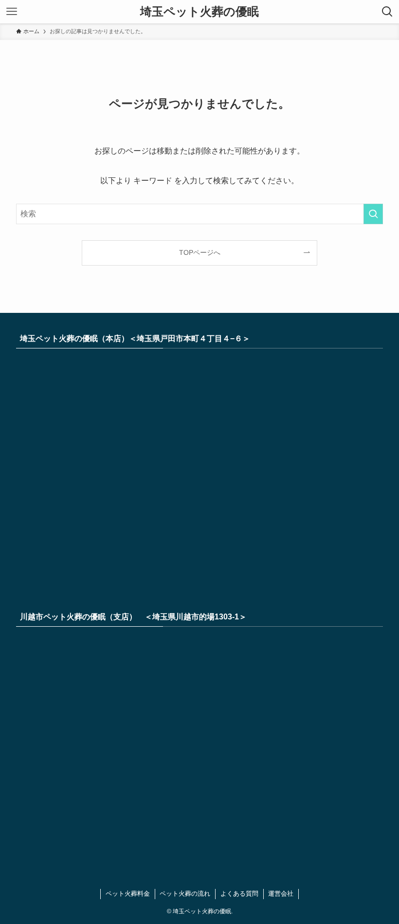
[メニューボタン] (11, 11)
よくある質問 (239, 893)
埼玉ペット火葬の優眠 (199, 12)
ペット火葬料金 (128, 893)
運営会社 (280, 893)
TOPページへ (199, 252)
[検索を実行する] (373, 214)
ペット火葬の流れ (185, 893)
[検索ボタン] (387, 11)
